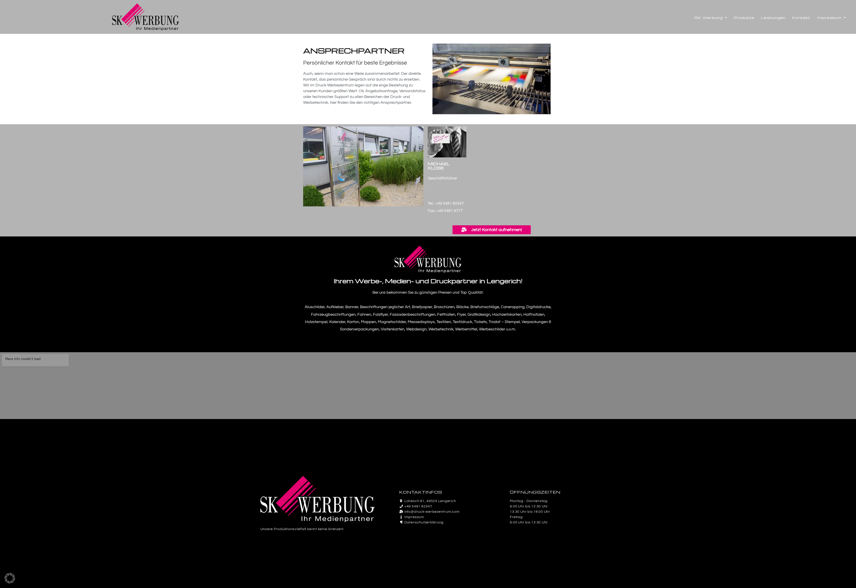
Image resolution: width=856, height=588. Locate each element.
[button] (10, 578)
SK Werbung (708, 17)
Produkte (744, 17)
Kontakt (801, 17)
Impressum (829, 17)
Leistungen (773, 17)
